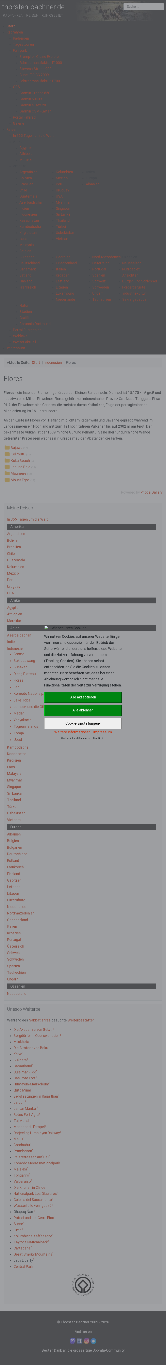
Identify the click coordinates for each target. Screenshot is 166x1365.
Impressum (102, 732)
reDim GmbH (98, 738)
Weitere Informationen (72, 732)
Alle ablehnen (83, 710)
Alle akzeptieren (83, 697)
